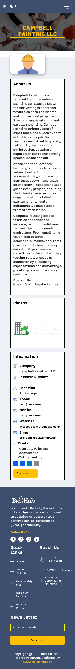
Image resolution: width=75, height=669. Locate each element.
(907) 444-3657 (30, 404)
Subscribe (37, 640)
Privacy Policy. (21, 606)
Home (20, 561)
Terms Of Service (22, 594)
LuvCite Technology (37, 662)
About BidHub (21, 571)
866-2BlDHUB (55, 559)
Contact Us (25, 473)
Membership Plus (24, 583)
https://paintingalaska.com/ (39, 426)
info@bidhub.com (57, 571)
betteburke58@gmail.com (38, 437)
